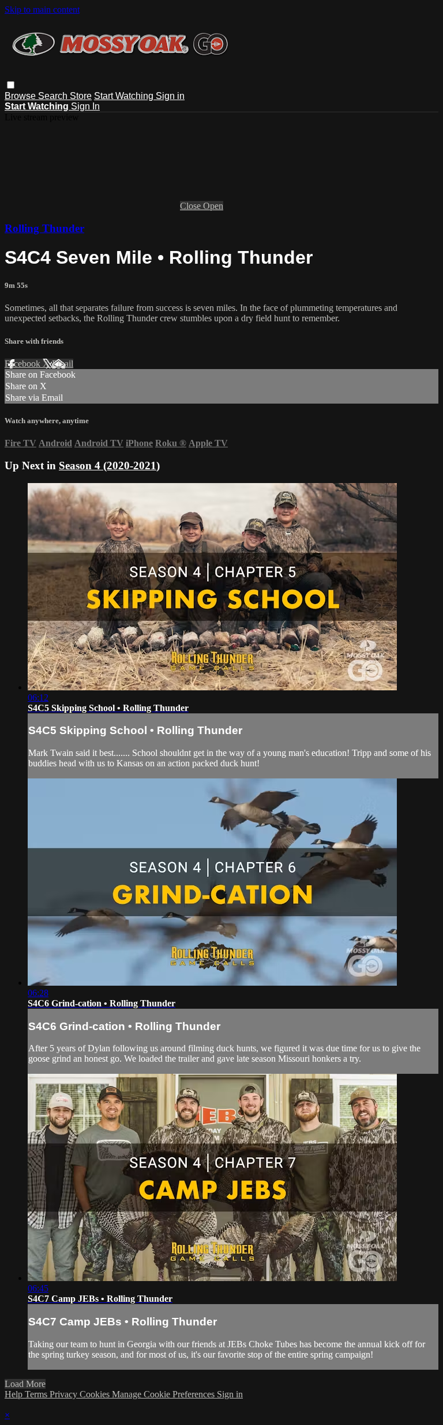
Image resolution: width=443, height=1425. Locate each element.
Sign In (85, 106)
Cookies (96, 1394)
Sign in (170, 96)
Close (191, 206)
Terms (37, 1394)
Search (54, 96)
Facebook (24, 363)
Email (62, 363)
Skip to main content (42, 9)
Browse (21, 96)
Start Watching (125, 96)
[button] (10, 85)
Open (213, 206)
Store (81, 96)
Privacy (65, 1394)
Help (15, 1394)
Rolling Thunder (44, 228)
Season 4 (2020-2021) (109, 465)
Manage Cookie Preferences (164, 1394)
